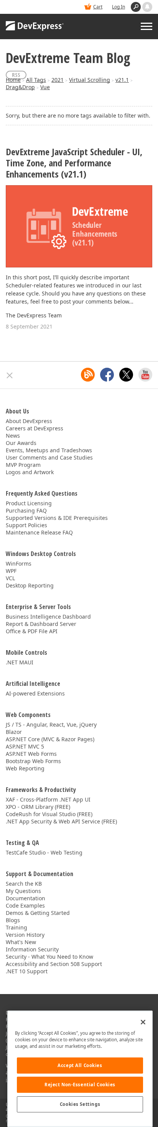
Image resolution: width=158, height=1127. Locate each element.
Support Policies (26, 525)
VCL (10, 578)
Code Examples (25, 905)
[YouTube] (145, 375)
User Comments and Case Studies (49, 457)
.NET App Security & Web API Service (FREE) (61, 821)
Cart (97, 6)
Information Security (32, 949)
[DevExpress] (35, 26)
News (13, 435)
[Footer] (10, 375)
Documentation (25, 898)
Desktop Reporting (30, 585)
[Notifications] (147, 7)
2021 (57, 79)
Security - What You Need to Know (49, 956)
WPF (11, 570)
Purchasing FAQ (26, 510)
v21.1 (122, 79)
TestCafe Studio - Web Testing (44, 852)
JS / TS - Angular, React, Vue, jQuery (51, 724)
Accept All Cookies (80, 1065)
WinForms (18, 563)
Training (16, 927)
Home (13, 79)
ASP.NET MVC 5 (25, 746)
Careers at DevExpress (34, 428)
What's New (21, 942)
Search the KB (24, 883)
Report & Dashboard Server (41, 623)
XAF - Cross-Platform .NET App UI (48, 799)
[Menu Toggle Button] (146, 26)
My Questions (23, 891)
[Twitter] (126, 375)
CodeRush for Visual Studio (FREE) (49, 814)
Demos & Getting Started (38, 912)
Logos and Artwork (30, 472)
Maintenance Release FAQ (39, 532)
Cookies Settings (80, 1104)
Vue (45, 87)
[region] (80, 1069)
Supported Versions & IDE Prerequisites (57, 517)
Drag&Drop (20, 87)
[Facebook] (107, 375)
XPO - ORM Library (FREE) (38, 806)
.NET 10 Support (27, 971)
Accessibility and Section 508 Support (54, 964)
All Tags (36, 79)
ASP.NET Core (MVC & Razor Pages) (50, 739)
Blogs (13, 920)
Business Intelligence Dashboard (48, 616)
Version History (25, 934)
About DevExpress (29, 421)
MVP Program (23, 464)
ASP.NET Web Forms (31, 753)
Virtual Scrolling (89, 79)
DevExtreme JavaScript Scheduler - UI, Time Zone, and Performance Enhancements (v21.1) (74, 162)
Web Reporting (25, 768)
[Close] (143, 1022)
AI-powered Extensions (35, 693)
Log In (118, 6)
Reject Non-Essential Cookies (79, 1084)
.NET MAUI (19, 662)
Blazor (14, 731)
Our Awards (21, 442)
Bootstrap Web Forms (33, 761)
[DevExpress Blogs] (88, 375)
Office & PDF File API (32, 631)
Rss (16, 74)
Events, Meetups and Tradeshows (49, 450)
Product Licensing (29, 503)
